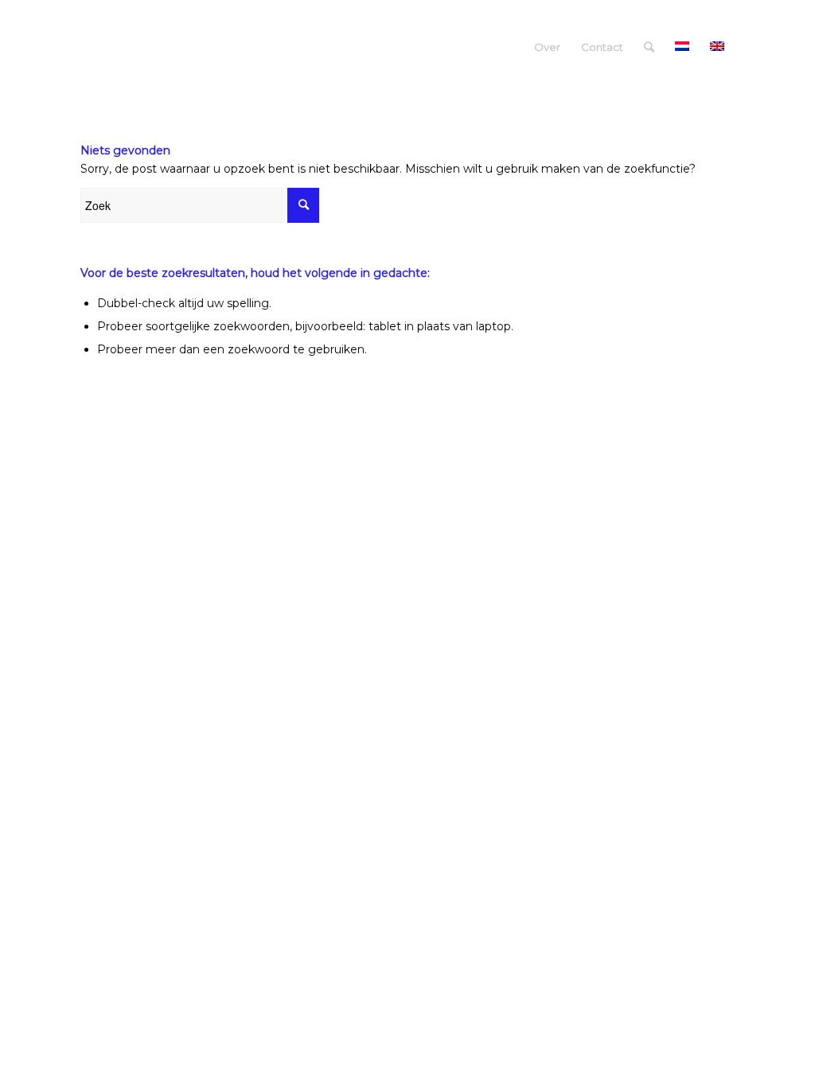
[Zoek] (649, 47)
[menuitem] (547, 47)
